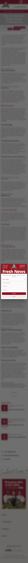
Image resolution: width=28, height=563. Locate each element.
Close (14, 296)
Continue (14, 293)
